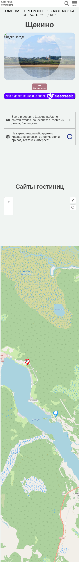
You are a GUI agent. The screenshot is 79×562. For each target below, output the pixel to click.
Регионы (35, 11)
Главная (12, 11)
